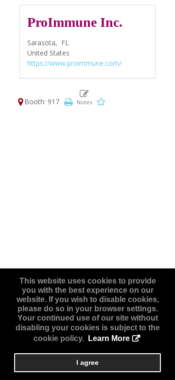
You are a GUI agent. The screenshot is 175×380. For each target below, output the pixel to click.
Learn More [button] (109, 338)
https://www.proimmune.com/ (74, 63)
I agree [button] (87, 362)
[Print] (68, 101)
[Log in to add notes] (84, 97)
